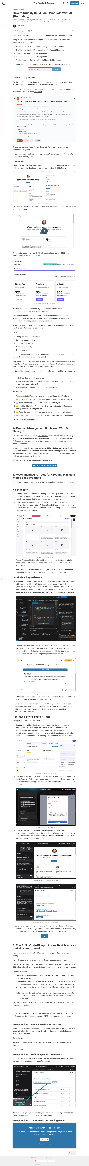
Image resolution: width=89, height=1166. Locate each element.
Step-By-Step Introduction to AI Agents (31, 53)
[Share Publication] (67, 3)
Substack (37, 1164)
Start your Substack (41, 1161)
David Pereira (63, 318)
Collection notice (54, 1158)
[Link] (10, 429)
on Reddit (38, 92)
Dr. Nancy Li (43, 436)
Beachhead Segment (60, 316)
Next (70, 1153)
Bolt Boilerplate (33, 651)
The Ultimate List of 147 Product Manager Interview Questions (40, 47)
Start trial (44, 1139)
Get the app (51, 1161)
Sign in (83, 3)
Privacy (43, 1158)
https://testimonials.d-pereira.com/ (39, 321)
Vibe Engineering (18, 10)
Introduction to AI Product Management (31, 57)
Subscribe (74, 3)
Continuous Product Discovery (45, 367)
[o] (44, 231)
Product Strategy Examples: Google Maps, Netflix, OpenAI (38, 60)
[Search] (64, 3)
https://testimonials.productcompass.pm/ (29, 311)
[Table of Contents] (2, 583)
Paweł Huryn (20, 25)
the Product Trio (62, 364)
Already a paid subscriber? (44, 1144)
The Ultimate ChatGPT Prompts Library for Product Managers (40, 50)
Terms (47, 1158)
